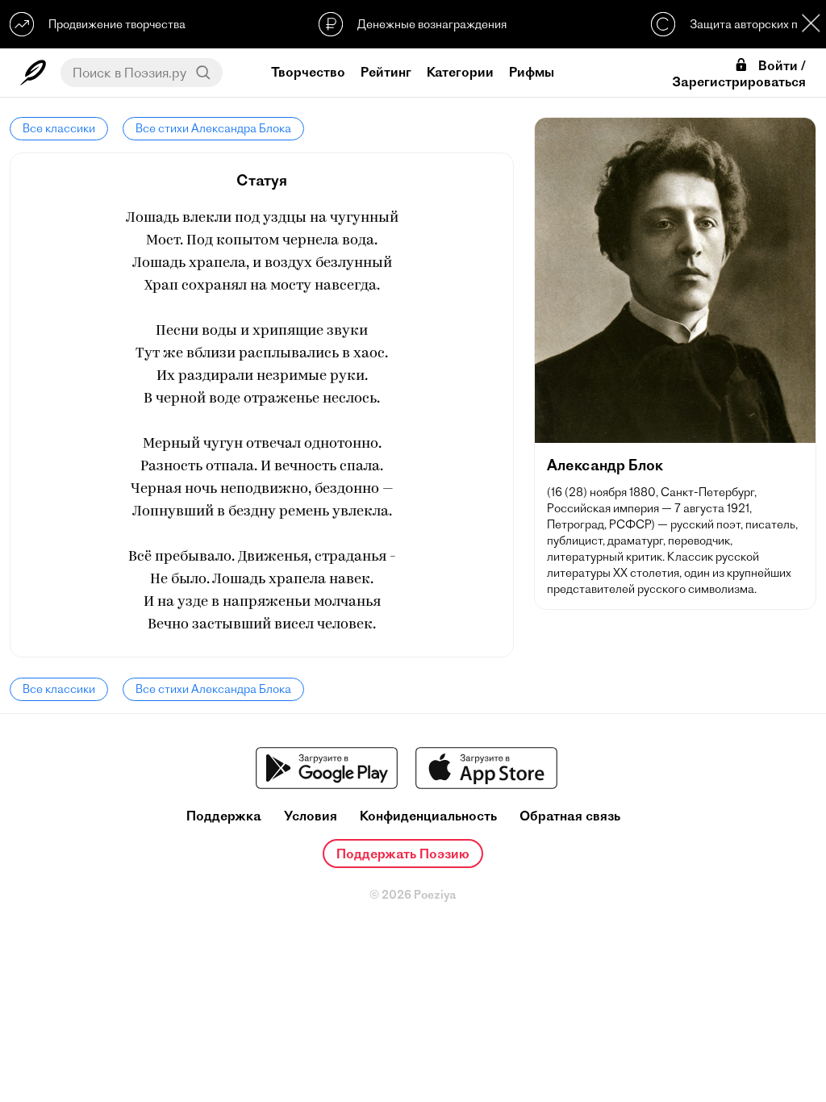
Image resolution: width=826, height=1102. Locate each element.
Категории (460, 72)
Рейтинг (386, 72)
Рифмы (531, 72)
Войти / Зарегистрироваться (739, 73)
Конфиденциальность (428, 816)
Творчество (308, 72)
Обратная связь (569, 816)
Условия (310, 816)
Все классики (59, 128)
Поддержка (223, 816)
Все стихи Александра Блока (213, 128)
